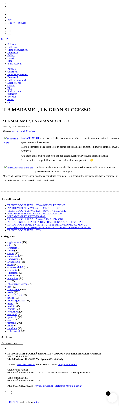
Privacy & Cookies (44, 385)
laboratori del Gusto (17, 284)
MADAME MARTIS (30, 138)
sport (9, 320)
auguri (10, 250)
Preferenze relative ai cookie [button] (68, 385)
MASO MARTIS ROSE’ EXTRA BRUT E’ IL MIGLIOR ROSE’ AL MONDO (47, 224)
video (10, 325)
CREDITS (13, 402)
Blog (9, 61)
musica (10, 297)
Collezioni (12, 47)
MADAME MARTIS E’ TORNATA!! (26, 216)
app (9, 102)
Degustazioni (13, 261)
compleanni (13, 256)
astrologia (12, 247)
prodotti (11, 306)
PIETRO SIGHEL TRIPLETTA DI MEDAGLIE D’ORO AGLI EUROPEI (45, 222)
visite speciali (13, 331)
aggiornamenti (18, 131)
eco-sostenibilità (15, 267)
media (10, 292)
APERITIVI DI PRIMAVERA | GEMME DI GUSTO (34, 208)
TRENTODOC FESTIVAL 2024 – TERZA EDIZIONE (35, 219)
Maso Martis (31, 131)
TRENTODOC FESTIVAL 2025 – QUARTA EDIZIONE (36, 210)
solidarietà (12, 314)
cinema (10, 253)
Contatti (11, 58)
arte (9, 245)
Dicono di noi (14, 82)
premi (10, 303)
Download (12, 52)
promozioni (13, 311)
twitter (10, 99)
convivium (12, 259)
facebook (11, 96)
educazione (12, 272)
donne (10, 264)
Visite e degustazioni (17, 49)
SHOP (4, 39)
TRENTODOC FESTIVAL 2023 (24, 230)
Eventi (10, 275)
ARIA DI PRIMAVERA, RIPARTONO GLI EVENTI (34, 213)
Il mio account (14, 63)
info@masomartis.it (67, 364)
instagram (12, 94)
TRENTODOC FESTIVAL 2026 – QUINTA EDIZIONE (36, 205)
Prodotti (11, 309)
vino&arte (12, 328)
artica (36, 402)
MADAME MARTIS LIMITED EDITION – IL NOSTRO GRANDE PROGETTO (49, 227)
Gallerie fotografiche (17, 80)
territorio (11, 322)
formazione (12, 278)
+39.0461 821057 (26, 364)
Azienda (11, 44)
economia (12, 270)
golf (9, 281)
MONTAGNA (14, 295)
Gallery (11, 55)
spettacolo (12, 317)
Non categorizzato (16, 300)
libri (9, 286)
